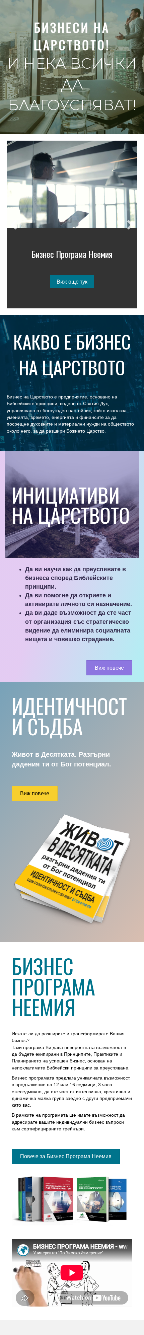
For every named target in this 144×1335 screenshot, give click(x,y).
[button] (13, 224)
